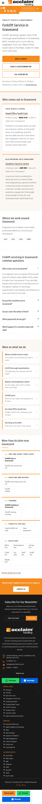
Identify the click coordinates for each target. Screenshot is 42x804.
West (7, 767)
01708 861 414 (31, 85)
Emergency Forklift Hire (13, 698)
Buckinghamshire (19, 546)
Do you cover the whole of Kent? (15, 311)
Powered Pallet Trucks (12, 704)
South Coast (9, 776)
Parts (7, 730)
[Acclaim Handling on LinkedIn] (11, 11)
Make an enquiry (9, 793)
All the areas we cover (11, 573)
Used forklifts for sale (11, 529)
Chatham (7, 554)
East (7, 761)
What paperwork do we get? (14, 319)
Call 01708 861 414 (21, 74)
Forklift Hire (9, 744)
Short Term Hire (10, 696)
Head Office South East (16, 113)
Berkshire (7, 546)
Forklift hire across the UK (13, 467)
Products (8, 690)
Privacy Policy (21, 785)
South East (9, 755)
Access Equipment (11, 701)
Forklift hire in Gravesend (10, 460)
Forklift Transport (11, 741)
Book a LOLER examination (20, 67)
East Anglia (9, 758)
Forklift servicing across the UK (15, 483)
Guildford (32, 554)
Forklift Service (10, 747)
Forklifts (8, 693)
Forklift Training (11, 707)
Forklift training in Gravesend (12, 506)
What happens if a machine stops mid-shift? (18, 328)
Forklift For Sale (11, 713)
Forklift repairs (7, 490)
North (7, 773)
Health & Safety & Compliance (15, 727)
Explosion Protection (12, 736)
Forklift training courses (10, 513)
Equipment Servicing (12, 724)
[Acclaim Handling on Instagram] (14, 11)
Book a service (21, 59)
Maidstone (7, 561)
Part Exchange (10, 733)
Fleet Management (11, 738)
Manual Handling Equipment (14, 716)
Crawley (15, 554)
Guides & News (10, 710)
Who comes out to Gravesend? (15, 269)
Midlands (8, 764)
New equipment (27, 529)
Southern (8, 770)
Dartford (23, 554)
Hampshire (31, 546)
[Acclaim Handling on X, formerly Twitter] (8, 11)
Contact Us (21, 589)
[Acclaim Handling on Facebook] (5, 11)
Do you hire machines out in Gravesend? (13, 302)
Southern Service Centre (17, 163)
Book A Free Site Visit (28, 9)
